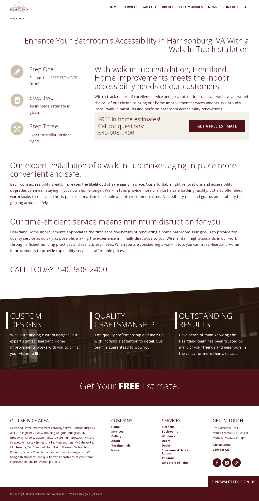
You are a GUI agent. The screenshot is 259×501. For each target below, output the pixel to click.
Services (117, 431)
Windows (168, 436)
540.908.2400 (221, 445)
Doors (166, 441)
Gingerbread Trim (175, 463)
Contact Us (221, 450)
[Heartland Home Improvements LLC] (19, 6)
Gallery (116, 436)
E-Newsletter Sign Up (233, 481)
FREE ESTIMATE (63, 77)
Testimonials (121, 445)
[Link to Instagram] (226, 462)
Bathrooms (170, 431)
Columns (168, 458)
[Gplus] (236, 462)
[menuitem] (113, 6)
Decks (166, 445)
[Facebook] (217, 462)
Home (115, 427)
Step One (42, 69)
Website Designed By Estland (86, 494)
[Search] (245, 6)
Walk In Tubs (17, 18)
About (115, 441)
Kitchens (168, 427)
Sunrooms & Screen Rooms (176, 451)
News (115, 450)
